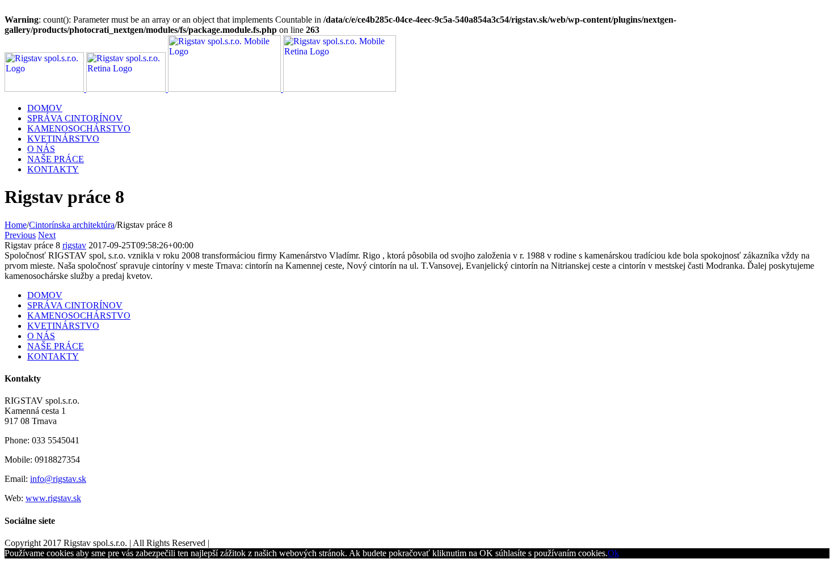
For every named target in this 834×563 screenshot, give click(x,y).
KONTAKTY (53, 356)
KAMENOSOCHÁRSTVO (78, 315)
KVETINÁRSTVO (63, 326)
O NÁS (41, 336)
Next (47, 235)
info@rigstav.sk (58, 479)
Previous (20, 235)
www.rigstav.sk (53, 498)
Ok (613, 553)
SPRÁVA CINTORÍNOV (75, 305)
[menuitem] (428, 108)
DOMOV (44, 295)
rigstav (74, 245)
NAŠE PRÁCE (55, 346)
